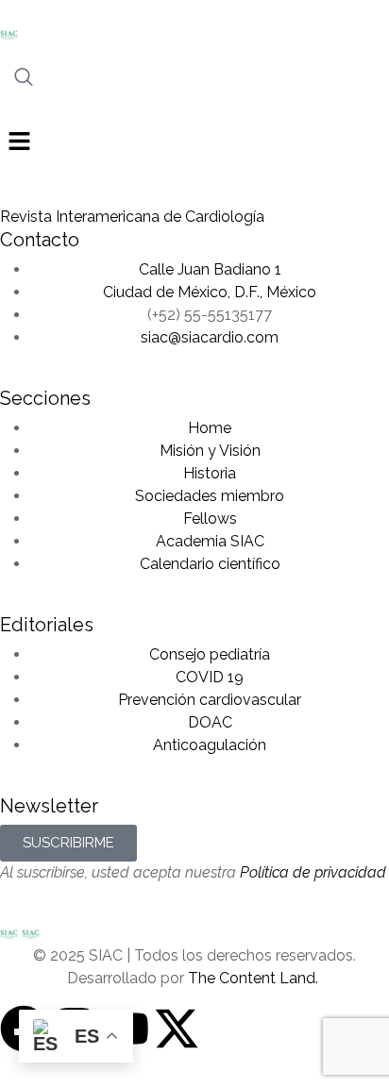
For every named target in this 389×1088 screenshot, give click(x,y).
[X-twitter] (176, 1028)
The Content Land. (255, 978)
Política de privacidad (313, 872)
